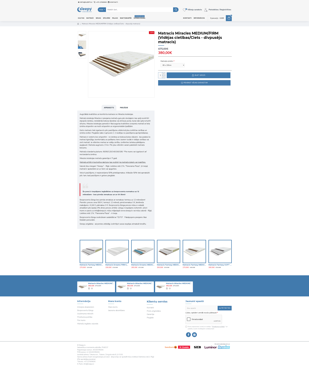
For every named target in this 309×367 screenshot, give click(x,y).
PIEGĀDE (124, 108)
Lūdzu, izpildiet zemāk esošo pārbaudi (201, 313)
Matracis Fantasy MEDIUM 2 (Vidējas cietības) (91, 265)
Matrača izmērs (167, 61)
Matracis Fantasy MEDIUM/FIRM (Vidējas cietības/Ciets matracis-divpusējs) (194, 265)
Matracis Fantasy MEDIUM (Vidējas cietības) (168, 265)
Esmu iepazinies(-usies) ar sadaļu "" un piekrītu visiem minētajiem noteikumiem (208, 328)
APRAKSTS (109, 108)
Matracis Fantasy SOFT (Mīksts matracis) (220, 265)
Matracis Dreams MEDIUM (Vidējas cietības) (142, 265)
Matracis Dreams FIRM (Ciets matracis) (117, 265)
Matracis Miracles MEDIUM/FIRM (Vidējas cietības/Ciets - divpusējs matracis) (101, 283)
